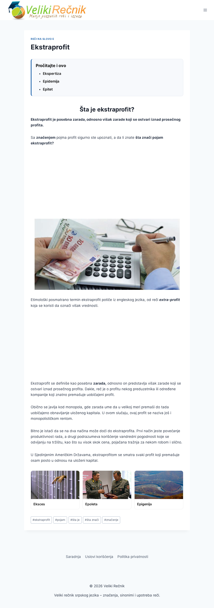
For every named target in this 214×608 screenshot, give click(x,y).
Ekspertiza (52, 73)
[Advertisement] (107, 182)
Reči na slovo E (42, 38)
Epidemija (51, 81)
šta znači (92, 519)
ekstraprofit (41, 519)
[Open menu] (205, 10)
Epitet (48, 89)
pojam (60, 519)
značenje (111, 519)
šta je (75, 519)
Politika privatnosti (132, 557)
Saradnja (73, 557)
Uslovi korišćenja (99, 557)
